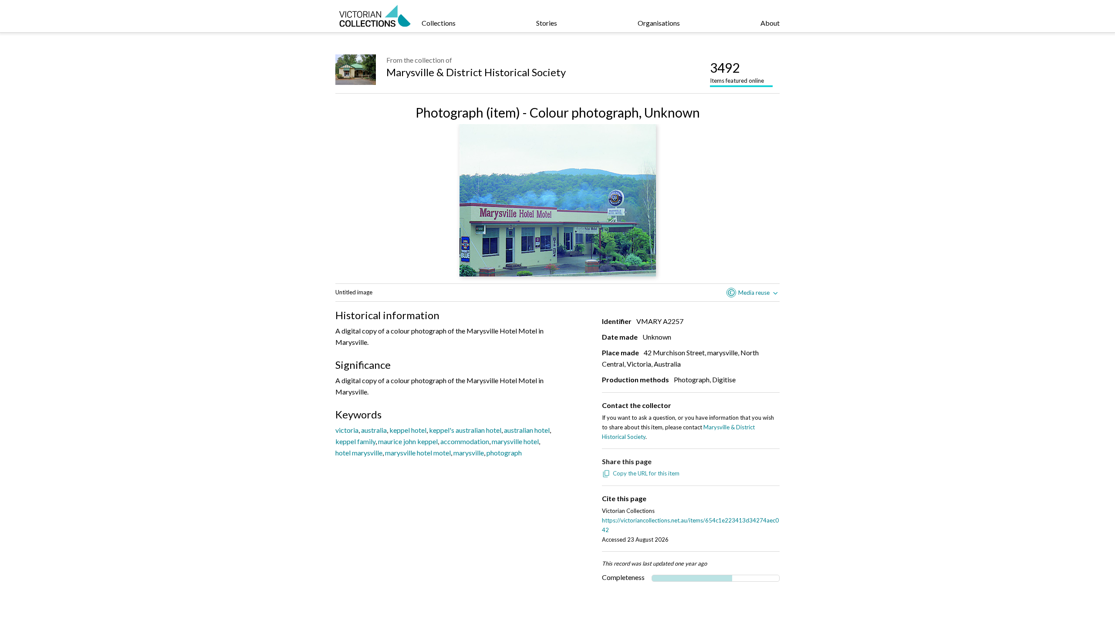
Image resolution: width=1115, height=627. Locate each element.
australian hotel (527, 430)
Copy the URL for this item (646, 473)
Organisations (659, 23)
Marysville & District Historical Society (476, 72)
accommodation (464, 441)
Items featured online (737, 72)
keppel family (355, 441)
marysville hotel (515, 441)
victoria (346, 430)
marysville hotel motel (418, 452)
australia (374, 430)
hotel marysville (358, 452)
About (770, 23)
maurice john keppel (408, 441)
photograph (504, 452)
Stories (546, 23)
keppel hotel (407, 430)
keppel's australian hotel (465, 430)
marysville (468, 452)
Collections (439, 23)
